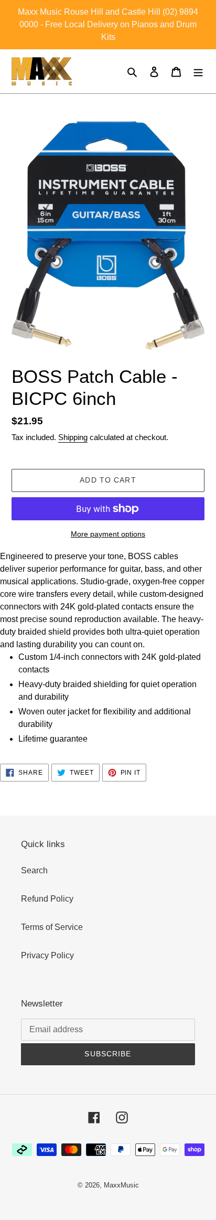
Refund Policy (47, 898)
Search (34, 870)
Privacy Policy (47, 955)
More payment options (108, 534)
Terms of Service (52, 927)
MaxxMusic (121, 1185)
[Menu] (198, 71)
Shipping (73, 437)
